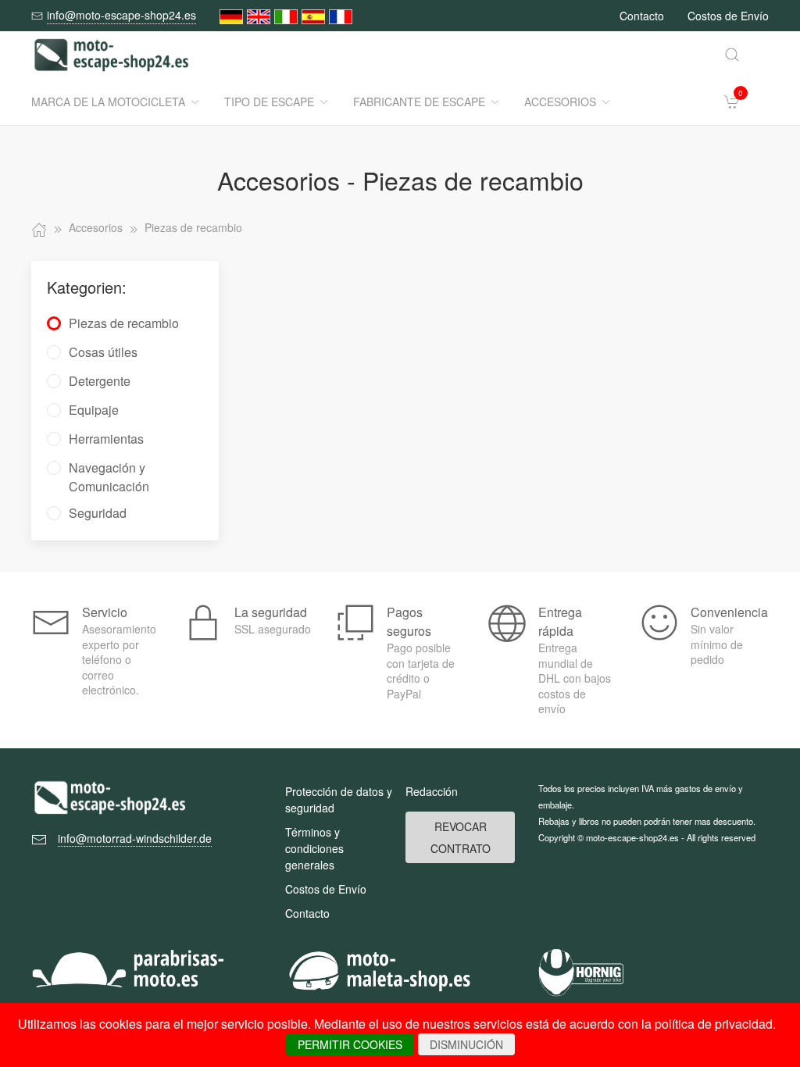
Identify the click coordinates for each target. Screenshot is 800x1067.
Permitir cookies (350, 1044)
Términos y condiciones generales (314, 848)
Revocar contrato (460, 837)
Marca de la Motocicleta (108, 101)
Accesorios (560, 101)
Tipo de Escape (269, 101)
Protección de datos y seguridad (338, 799)
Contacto (642, 15)
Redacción (431, 791)
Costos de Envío (728, 15)
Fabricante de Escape (419, 101)
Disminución (466, 1044)
